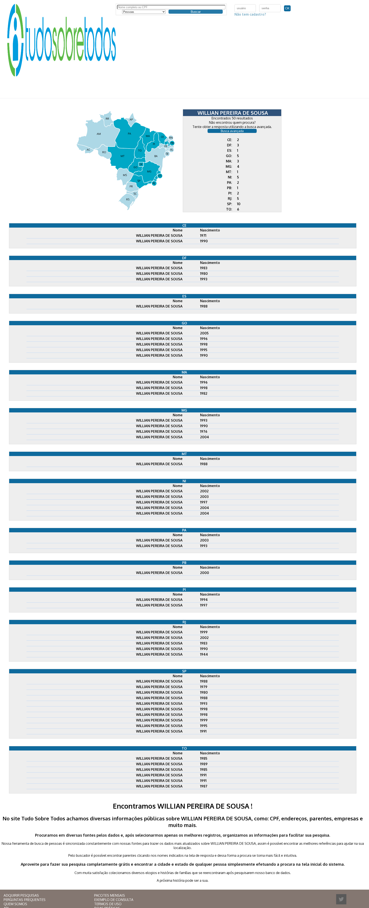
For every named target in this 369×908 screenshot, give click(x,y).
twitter (341, 899)
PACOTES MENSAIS (109, 895)
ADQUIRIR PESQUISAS (21, 895)
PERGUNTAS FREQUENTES (24, 900)
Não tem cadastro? (250, 14)
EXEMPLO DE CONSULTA (113, 900)
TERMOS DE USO (108, 904)
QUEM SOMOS (15, 904)
